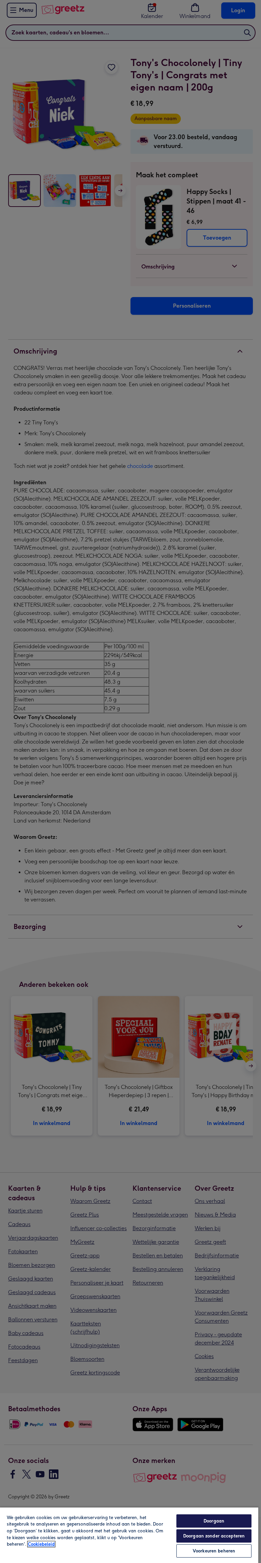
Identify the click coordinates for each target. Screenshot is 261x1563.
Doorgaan (214, 1521)
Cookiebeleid (41, 1544)
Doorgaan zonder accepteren (214, 1535)
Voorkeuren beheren (214, 1550)
